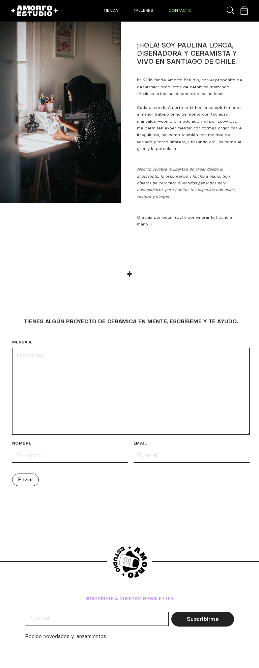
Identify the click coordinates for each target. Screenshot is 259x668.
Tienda (111, 10)
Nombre (21, 443)
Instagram (33, 571)
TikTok (33, 591)
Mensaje (22, 342)
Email (140, 443)
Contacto (180, 10)
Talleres (143, 10)
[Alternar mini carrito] (244, 11)
